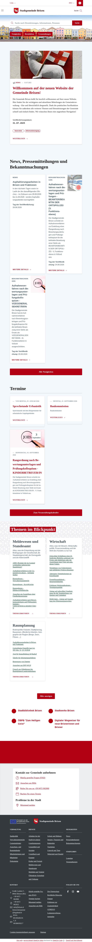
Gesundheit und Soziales (34, 848)
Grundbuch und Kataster (34, 856)
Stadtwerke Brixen (64, 710)
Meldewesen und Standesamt (35, 866)
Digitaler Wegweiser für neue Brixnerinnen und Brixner (67, 723)
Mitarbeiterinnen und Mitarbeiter (17, 856)
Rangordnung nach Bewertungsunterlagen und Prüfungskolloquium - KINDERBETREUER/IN (27, 466)
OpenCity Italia (38, 940)
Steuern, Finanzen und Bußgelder (55, 841)
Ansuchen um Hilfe (36, 906)
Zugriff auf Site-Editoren (74, 940)
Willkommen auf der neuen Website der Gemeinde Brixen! (43, 90)
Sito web (19, 940)
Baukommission (59, 406)
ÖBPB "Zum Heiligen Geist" (29, 722)
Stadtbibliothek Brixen (30, 710)
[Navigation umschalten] (2, 10)
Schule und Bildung (54, 836)
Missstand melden (35, 902)
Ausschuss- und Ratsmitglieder (15, 848)
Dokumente (14, 861)
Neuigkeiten (16, 34)
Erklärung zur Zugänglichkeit (52, 904)
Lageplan (69, 858)
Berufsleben (29, 34)
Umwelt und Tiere (53, 850)
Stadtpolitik (14, 836)
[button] (13, 3)
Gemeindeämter (15, 843)
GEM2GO (51, 909)
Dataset (50, 899)
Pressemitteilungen (72, 840)
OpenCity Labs (57, 940)
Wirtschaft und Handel (55, 854)
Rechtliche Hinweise (54, 895)
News (17, 83)
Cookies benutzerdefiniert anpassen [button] (22, 932)
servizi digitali (28, 940)
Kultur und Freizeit (35, 861)
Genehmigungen (34, 843)
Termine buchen (34, 899)
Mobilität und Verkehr (36, 872)
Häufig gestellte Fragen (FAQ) (36, 893)
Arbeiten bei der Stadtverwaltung (34, 838)
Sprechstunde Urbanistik (27, 406)
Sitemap (43, 932)
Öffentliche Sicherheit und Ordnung (36, 877)
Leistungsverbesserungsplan (54, 915)
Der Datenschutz (53, 891)
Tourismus (51, 847)
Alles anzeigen (46, 696)
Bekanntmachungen (73, 843)
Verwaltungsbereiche (17, 840)
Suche (77, 23)
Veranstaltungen (44, 34)
